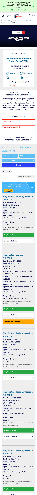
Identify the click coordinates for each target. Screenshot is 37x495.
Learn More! (19, 9)
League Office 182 (27, 21)
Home (2, 21)
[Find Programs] (23, 32)
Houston (17, 21)
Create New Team (12, 322)
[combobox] (2, 160)
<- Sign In (7, 16)
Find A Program (9, 21)
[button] (19, 241)
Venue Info (7, 121)
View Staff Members (10, 127)
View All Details (10, 241)
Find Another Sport (17, 86)
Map (19, 165)
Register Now (10, 235)
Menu (33, 15)
